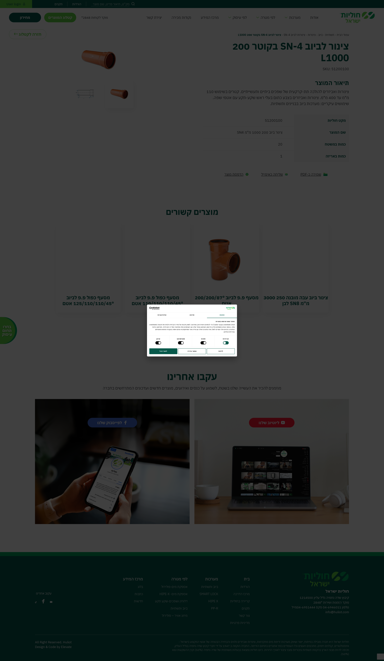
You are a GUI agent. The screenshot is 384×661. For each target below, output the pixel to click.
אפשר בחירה (192, 351)
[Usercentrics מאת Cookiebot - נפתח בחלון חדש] (158, 308)
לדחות (220, 351)
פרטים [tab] (192, 315)
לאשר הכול (163, 351)
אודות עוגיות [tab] (162, 315)
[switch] (203, 343)
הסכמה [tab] (222, 315)
